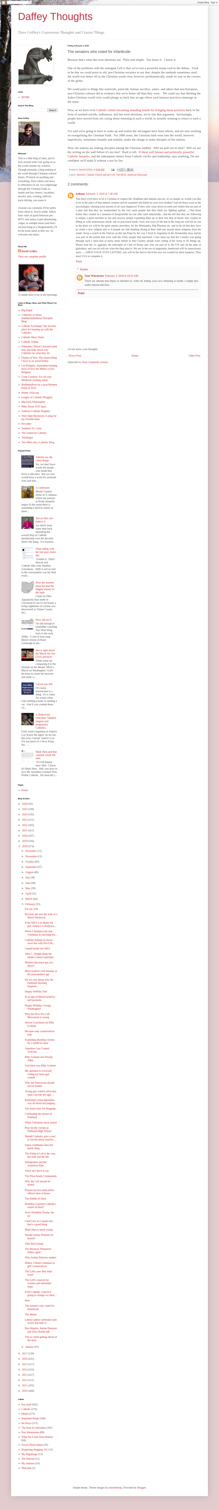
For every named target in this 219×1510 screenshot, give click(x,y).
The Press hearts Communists (41, 1176)
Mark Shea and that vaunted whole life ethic (46, 755)
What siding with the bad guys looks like (46, 552)
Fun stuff (26, 1404)
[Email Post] (112, 169)
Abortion (80, 174)
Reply (79, 261)
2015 (25, 1364)
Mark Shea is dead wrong (39, 1229)
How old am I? (44, 619)
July (27, 877)
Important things (30, 1418)
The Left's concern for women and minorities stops (38, 1283)
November (31, 856)
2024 (25, 814)
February (30, 904)
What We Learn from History (37, 1436)
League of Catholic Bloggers (37, 397)
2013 (25, 1374)
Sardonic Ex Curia (31, 428)
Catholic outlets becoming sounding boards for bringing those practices (140, 110)
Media (24, 1413)
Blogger (141, 1487)
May (28, 888)
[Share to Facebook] (128, 169)
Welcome (26, 1467)
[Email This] (119, 169)
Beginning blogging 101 (34, 1449)
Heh (27, 1300)
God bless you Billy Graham (40, 1065)
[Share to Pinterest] (132, 169)
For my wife (31, 908)
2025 (25, 809)
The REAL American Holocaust (131, 174)
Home (135, 355)
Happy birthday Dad (36, 991)
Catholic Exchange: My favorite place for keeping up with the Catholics (38, 329)
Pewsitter (26, 423)
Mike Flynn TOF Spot (33, 406)
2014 (25, 1369)
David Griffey (29, 251)
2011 (25, 1385)
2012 (25, 1380)
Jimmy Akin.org (30, 392)
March (29, 898)
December (31, 850)
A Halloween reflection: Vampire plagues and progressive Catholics (46, 721)
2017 (25, 1353)
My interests (28, 1463)
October (30, 861)
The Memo (31, 1314)
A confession (43, 487)
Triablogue (27, 437)
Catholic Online (29, 341)
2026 (25, 803)
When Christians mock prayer (41, 1122)
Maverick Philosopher (33, 401)
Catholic (25, 1409)
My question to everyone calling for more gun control (38, 1074)
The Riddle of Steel (35, 1198)
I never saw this (44, 684)
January (29, 1346)
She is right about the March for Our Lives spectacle (45, 653)
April (28, 893)
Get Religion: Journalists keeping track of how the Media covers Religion (39, 368)
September (31, 866)
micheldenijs (115, 1487)
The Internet (28, 1458)
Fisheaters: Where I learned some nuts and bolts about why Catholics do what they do (39, 349)
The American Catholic (34, 432)
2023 (25, 819)
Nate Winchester (94, 275)
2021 (25, 830)
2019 (25, 841)
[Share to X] (125, 169)
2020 (25, 835)
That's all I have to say (37, 1170)
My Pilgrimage (29, 1454)
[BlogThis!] (122, 169)
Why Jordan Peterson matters (40, 1257)
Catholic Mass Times (32, 337)
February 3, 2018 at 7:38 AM (102, 193)
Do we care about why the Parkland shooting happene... (39, 983)
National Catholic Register (35, 411)
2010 (25, 1390)
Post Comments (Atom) (95, 362)
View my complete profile (32, 256)
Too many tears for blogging (40, 1108)
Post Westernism (30, 1432)
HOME (25, 97)
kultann (80, 193)
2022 (25, 825)
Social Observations (32, 1444)
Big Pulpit (26, 310)
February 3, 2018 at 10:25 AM (121, 275)
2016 (25, 1358)
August (29, 872)
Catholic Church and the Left (101, 174)
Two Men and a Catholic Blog (37, 442)
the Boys (26, 1423)
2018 (25, 846)
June (28, 883)
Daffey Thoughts (55, 16)
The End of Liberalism (33, 1427)
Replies (84, 269)
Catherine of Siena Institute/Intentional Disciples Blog (37, 318)
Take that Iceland (34, 1243)
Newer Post (74, 355)
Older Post (194, 355)
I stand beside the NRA (37, 948)
